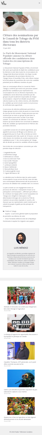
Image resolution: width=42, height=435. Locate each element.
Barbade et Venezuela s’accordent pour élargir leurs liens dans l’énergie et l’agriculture (20, 308)
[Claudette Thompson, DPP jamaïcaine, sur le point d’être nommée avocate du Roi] (21, 359)
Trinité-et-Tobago (10, 211)
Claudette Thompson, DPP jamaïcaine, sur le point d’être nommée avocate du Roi (20, 363)
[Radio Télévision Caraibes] (4, 3)
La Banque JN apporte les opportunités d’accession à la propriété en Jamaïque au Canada (20, 335)
